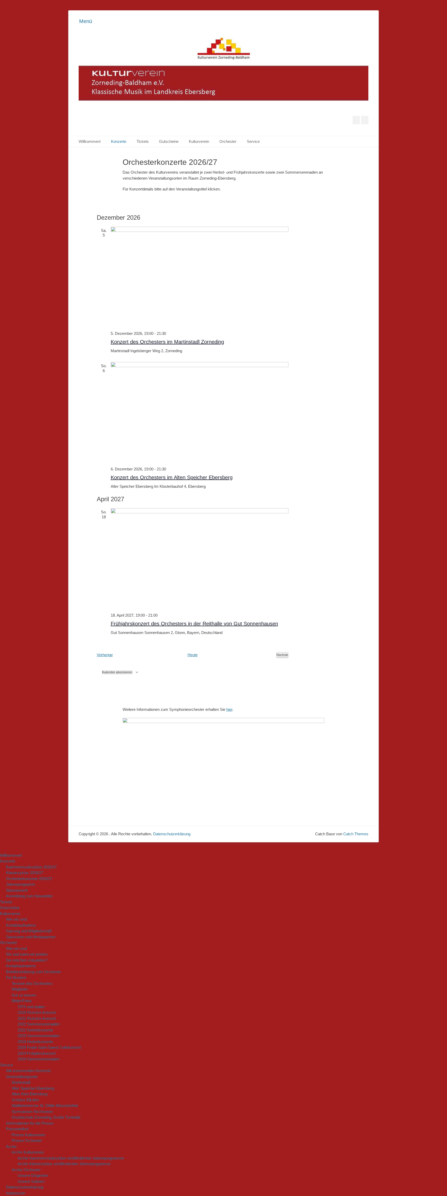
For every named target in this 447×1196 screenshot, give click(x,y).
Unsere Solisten (31, 1181)
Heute (193, 655)
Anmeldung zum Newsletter (29, 896)
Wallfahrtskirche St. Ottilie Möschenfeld (45, 1105)
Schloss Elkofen (25, 1100)
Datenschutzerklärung (171, 834)
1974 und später (31, 1007)
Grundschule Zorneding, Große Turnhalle (46, 1117)
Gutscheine (168, 141)
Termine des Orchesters (32, 983)
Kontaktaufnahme (21, 925)
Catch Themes (355, 834)
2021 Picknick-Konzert (37, 1018)
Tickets (143, 141)
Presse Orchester (27, 1140)
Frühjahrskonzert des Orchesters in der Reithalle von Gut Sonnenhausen (194, 623)
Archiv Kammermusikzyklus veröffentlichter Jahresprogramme (71, 1158)
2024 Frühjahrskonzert (37, 1053)
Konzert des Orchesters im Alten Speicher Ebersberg (172, 477)
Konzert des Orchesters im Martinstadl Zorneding (167, 342)
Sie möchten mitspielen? (26, 960)
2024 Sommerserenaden (38, 1059)
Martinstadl (21, 1082)
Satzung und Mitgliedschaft (28, 931)
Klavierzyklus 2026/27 (24, 872)
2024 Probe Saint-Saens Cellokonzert (49, 1047)
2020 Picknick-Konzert (37, 1012)
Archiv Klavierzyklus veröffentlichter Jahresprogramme (64, 1164)
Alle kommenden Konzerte (28, 1070)
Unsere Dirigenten (33, 1175)
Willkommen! (90, 141)
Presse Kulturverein (28, 1135)
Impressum (15, 1193)
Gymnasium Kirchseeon (32, 1111)
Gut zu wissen (24, 995)
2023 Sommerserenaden (38, 1035)
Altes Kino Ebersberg (29, 1094)
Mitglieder (20, 989)
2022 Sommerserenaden (38, 1024)
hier (229, 709)
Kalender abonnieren (117, 672)
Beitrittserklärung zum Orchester (33, 972)
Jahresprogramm (20, 884)
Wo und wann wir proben (27, 954)
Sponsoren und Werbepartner (31, 937)
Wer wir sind (16, 919)
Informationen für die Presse (30, 1123)
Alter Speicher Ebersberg (33, 1088)
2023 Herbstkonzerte (35, 1041)
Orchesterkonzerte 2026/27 (29, 878)
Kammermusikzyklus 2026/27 (31, 867)
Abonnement (16, 890)
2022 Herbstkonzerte (35, 1030)
